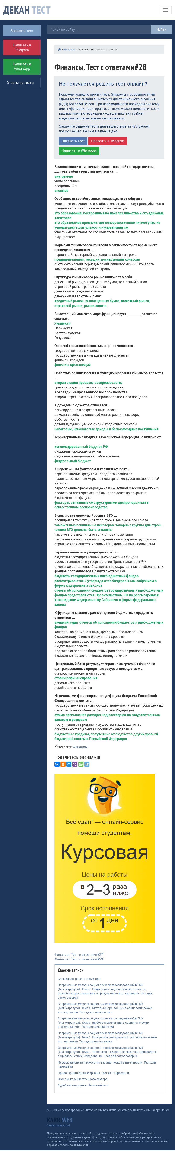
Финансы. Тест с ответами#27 (78, 954)
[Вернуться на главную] (59, 49)
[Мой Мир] (68, 764)
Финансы (69, 49)
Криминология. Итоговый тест (79, 979)
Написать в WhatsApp (22, 66)
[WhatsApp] (80, 764)
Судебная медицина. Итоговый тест (83, 1085)
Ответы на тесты (20, 82)
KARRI (60, 1119)
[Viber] (74, 764)
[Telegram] (86, 764)
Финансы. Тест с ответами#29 (78, 959)
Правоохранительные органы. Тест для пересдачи (93, 1073)
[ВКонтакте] (57, 764)
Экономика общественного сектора (83, 1079)
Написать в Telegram (22, 47)
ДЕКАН (27, 9)
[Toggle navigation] (166, 10)
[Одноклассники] (63, 764)
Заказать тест (22, 30)
